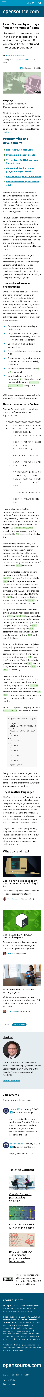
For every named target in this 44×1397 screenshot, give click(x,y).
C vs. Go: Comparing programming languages (20, 1197)
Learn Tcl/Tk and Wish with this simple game (21, 1226)
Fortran (6, 132)
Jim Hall (9, 55)
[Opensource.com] (21, 12)
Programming (19, 1025)
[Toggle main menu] (4, 3)
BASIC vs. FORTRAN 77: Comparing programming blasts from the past (21, 1256)
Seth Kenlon (12, 1011)
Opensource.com (11, 1317)
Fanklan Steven (16, 1143)
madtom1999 (15, 1109)
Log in (31, 3)
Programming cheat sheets (20, 155)
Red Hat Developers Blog (19, 149)
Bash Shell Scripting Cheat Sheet (23, 176)
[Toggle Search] (40, 2)
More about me (11, 1080)
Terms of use (9, 1384)
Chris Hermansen (13, 899)
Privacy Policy (9, 1380)
